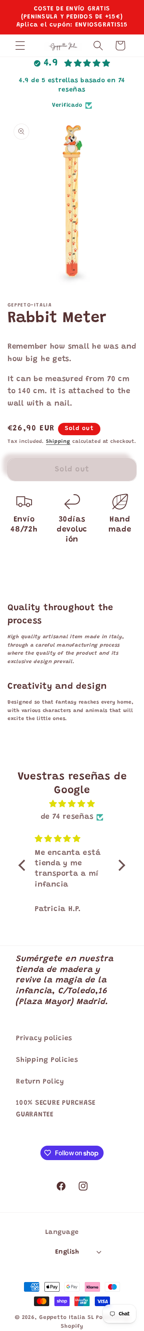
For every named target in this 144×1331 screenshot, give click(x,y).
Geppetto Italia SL (66, 1318)
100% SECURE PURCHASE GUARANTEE (56, 1109)
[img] (72, 804)
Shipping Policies (47, 1060)
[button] (20, 45)
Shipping (58, 441)
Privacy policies (44, 1038)
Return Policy (40, 1081)
